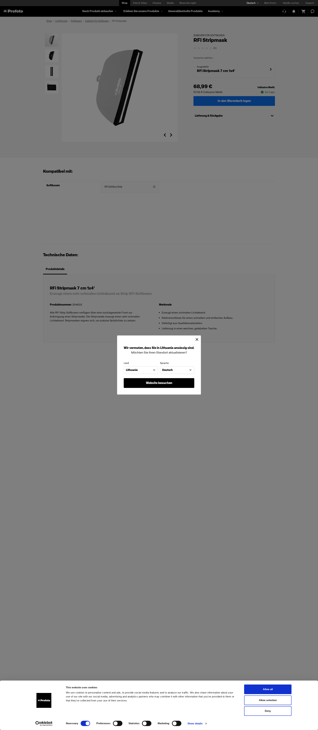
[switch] (117, 723)
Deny (268, 710)
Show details (195, 723)
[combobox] (141, 370)
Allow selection (268, 700)
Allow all (268, 689)
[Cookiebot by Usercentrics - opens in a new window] (43, 723)
